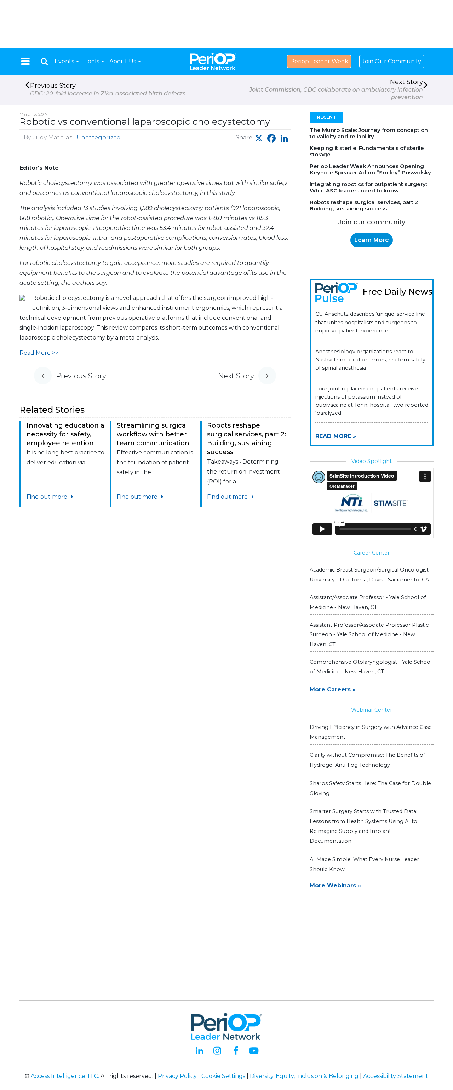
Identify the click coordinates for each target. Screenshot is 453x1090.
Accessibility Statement (395, 1076)
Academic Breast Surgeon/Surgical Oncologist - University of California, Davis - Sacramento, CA (371, 574)
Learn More (371, 240)
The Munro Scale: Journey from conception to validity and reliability (369, 133)
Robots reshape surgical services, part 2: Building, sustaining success (364, 205)
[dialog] (44, 61)
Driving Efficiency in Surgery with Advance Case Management (371, 732)
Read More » (335, 436)
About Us (123, 61)
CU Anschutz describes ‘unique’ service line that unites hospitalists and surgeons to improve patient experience (370, 322)
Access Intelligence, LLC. (65, 1076)
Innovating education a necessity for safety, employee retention (65, 434)
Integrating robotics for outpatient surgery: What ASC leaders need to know (368, 187)
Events (65, 61)
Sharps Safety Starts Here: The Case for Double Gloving (370, 788)
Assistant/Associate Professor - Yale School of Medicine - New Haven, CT (368, 602)
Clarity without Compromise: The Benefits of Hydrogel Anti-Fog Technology (367, 760)
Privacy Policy (177, 1076)
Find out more (48, 496)
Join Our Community (391, 61)
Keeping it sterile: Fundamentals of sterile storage (367, 151)
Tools (92, 61)
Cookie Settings (223, 1076)
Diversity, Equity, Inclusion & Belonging (304, 1076)
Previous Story (107, 89)
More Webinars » (335, 885)
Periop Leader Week (319, 61)
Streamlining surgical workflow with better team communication (153, 434)
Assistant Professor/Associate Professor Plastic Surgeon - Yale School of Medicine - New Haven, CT (369, 634)
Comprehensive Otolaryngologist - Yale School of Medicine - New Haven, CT (371, 667)
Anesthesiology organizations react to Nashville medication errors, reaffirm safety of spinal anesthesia (370, 359)
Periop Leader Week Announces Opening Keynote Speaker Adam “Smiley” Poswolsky (370, 169)
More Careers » (333, 689)
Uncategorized (98, 137)
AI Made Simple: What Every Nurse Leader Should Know (364, 864)
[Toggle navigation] (25, 61)
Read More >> (38, 352)
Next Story (336, 89)
